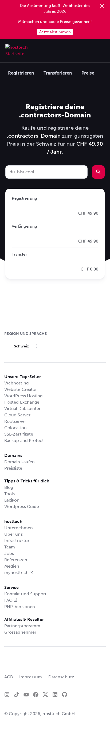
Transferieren (58, 73)
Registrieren (21, 73)
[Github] (64, 694)
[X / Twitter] (45, 694)
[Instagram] (7, 694)
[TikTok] (16, 694)
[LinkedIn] (55, 694)
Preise (87, 73)
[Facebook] (35, 694)
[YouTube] (26, 694)
